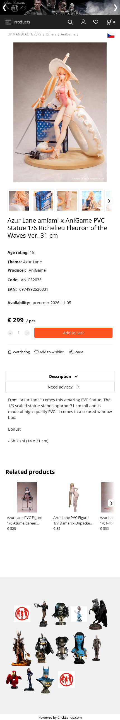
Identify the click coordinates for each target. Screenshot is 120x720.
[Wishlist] (96, 22)
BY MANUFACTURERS (24, 34)
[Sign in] (83, 21)
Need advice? (60, 387)
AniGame (68, 34)
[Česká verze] (110, 35)
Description (60, 376)
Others (51, 34)
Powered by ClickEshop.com (60, 717)
